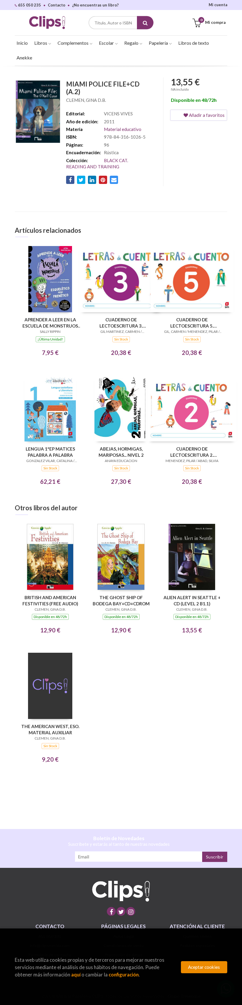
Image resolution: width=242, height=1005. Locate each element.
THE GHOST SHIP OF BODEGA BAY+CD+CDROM (121, 600)
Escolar (107, 43)
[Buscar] (145, 22)
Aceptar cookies (204, 967)
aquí (76, 974)
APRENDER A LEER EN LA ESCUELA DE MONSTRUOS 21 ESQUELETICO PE (50, 322)
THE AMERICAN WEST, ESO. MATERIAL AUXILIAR (50, 729)
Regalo (131, 43)
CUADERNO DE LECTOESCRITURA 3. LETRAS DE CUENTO (121, 322)
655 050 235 (29, 5)
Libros (41, 43)
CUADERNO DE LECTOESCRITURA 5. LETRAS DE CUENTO (191, 322)
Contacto (56, 5)
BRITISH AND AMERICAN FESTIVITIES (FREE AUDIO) (50, 600)
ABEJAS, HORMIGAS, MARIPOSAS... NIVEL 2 (121, 452)
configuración (124, 974)
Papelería (159, 43)
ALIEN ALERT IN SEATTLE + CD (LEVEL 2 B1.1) (191, 600)
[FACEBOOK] (111, 911)
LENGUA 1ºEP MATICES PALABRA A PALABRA (50, 452)
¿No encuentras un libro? (95, 5)
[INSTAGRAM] (130, 911)
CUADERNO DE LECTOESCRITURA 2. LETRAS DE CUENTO (191, 452)
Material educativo (122, 129)
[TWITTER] (121, 911)
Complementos (73, 43)
